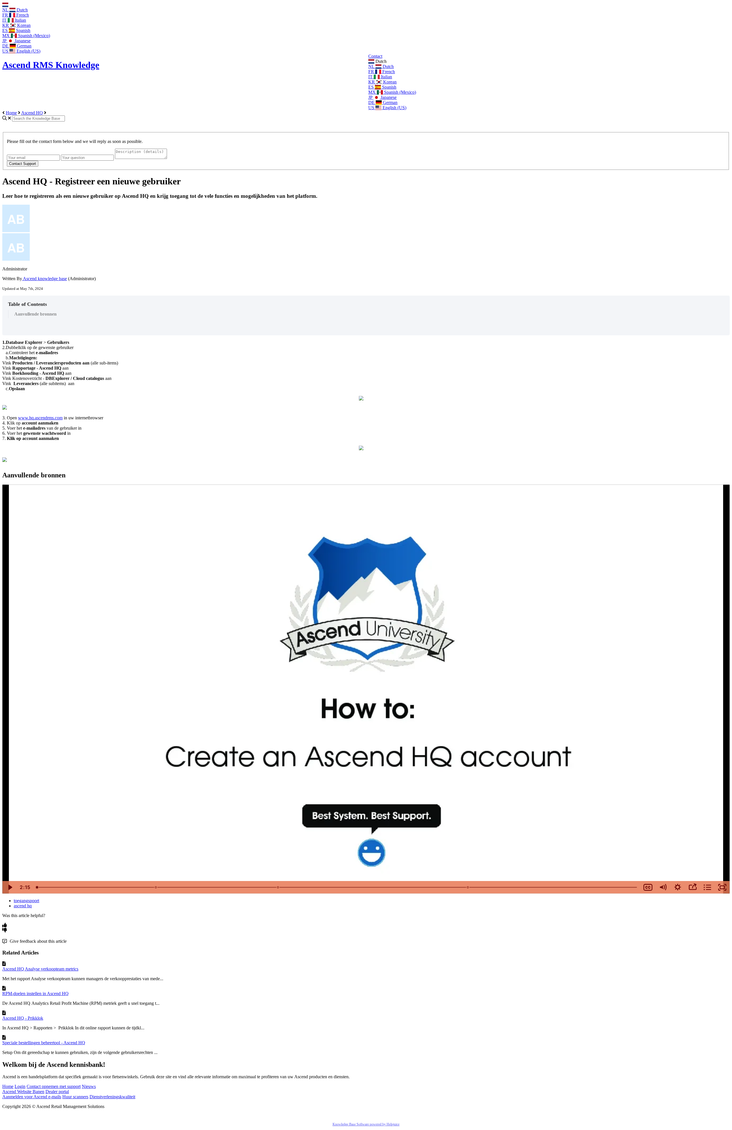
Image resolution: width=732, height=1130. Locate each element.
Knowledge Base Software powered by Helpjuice (366, 1124)
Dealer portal (57, 1091)
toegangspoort (26, 900)
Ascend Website (17, 1091)
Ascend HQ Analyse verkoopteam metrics (40, 968)
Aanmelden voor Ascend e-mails (31, 1096)
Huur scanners (75, 1096)
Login (20, 1086)
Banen (38, 1091)
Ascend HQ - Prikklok (22, 1018)
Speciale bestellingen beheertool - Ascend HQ (43, 1042)
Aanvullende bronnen (35, 314)
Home (11, 112)
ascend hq (23, 905)
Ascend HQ (32, 112)
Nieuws (89, 1086)
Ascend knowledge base (44, 278)
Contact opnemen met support (54, 1086)
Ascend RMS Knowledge (50, 65)
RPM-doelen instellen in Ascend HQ (35, 993)
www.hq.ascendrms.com (40, 417)
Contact (375, 56)
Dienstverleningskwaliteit (112, 1096)
